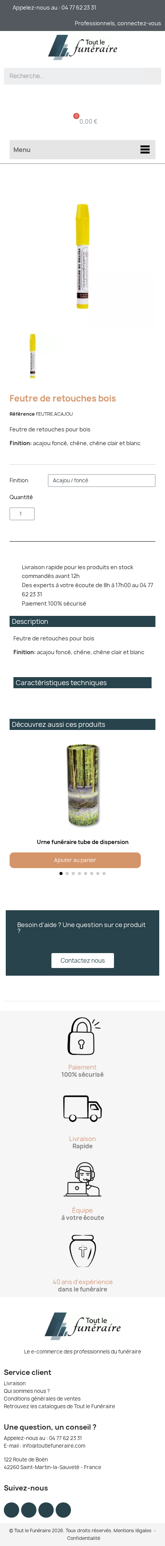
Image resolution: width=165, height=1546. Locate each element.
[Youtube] (46, 1510)
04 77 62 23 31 (65, 1438)
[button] (17, 808)
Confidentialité (83, 1538)
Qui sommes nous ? (27, 1391)
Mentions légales (133, 1530)
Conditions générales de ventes (42, 1398)
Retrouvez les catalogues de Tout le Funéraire (59, 1406)
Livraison (15, 1383)
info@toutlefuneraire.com (54, 1445)
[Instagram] (28, 1510)
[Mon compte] (82, 97)
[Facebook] (11, 1510)
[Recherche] (152, 76)
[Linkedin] (63, 1510)
